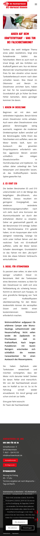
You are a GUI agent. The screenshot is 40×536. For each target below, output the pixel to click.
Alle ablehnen (12, 528)
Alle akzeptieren (20, 522)
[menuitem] (36, 4)
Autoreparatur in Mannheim (13, 491)
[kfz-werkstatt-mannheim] (16, 4)
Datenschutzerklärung (27, 518)
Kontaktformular (10, 460)
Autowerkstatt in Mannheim (22, 494)
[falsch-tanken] (20, 21)
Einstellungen (27, 528)
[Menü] (36, 4)
